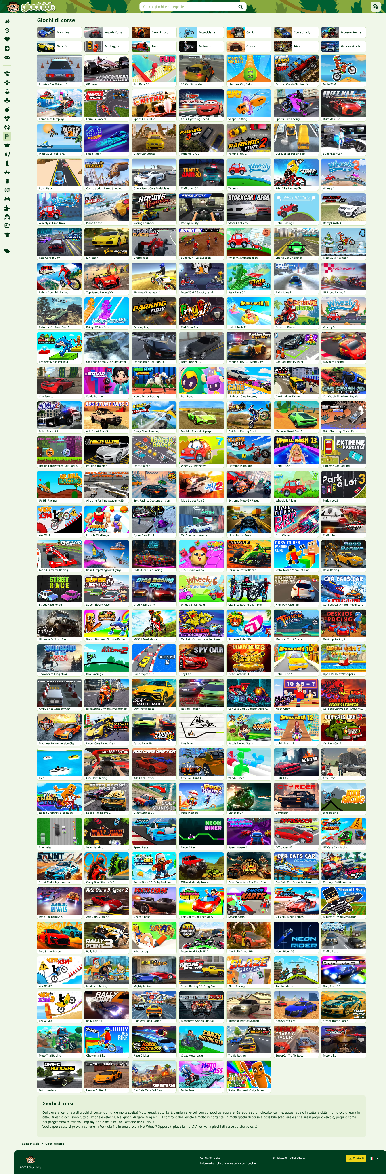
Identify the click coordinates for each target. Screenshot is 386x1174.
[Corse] (7, 136)
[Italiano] (374, 1158)
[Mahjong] (7, 181)
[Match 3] (7, 190)
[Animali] (7, 82)
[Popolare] (7, 57)
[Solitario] (7, 225)
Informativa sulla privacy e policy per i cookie (228, 1163)
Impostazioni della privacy (289, 1157)
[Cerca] (240, 7)
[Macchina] (7, 172)
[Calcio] (7, 127)
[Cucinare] (7, 145)
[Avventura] (7, 100)
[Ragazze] (7, 216)
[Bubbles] (7, 118)
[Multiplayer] (7, 198)
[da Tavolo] (7, 154)
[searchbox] (193, 6)
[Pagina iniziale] (7, 21)
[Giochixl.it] (30, 6)
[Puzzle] (7, 207)
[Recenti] (7, 30)
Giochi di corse (54, 1144)
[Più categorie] (7, 251)
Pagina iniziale (30, 1144)
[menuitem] (7, 21)
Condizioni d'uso (210, 1157)
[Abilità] (7, 73)
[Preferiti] (7, 39)
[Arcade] (7, 91)
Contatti (358, 1158)
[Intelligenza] (7, 163)
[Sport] (7, 234)
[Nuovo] (7, 48)
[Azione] (7, 109)
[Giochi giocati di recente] (376, 7)
